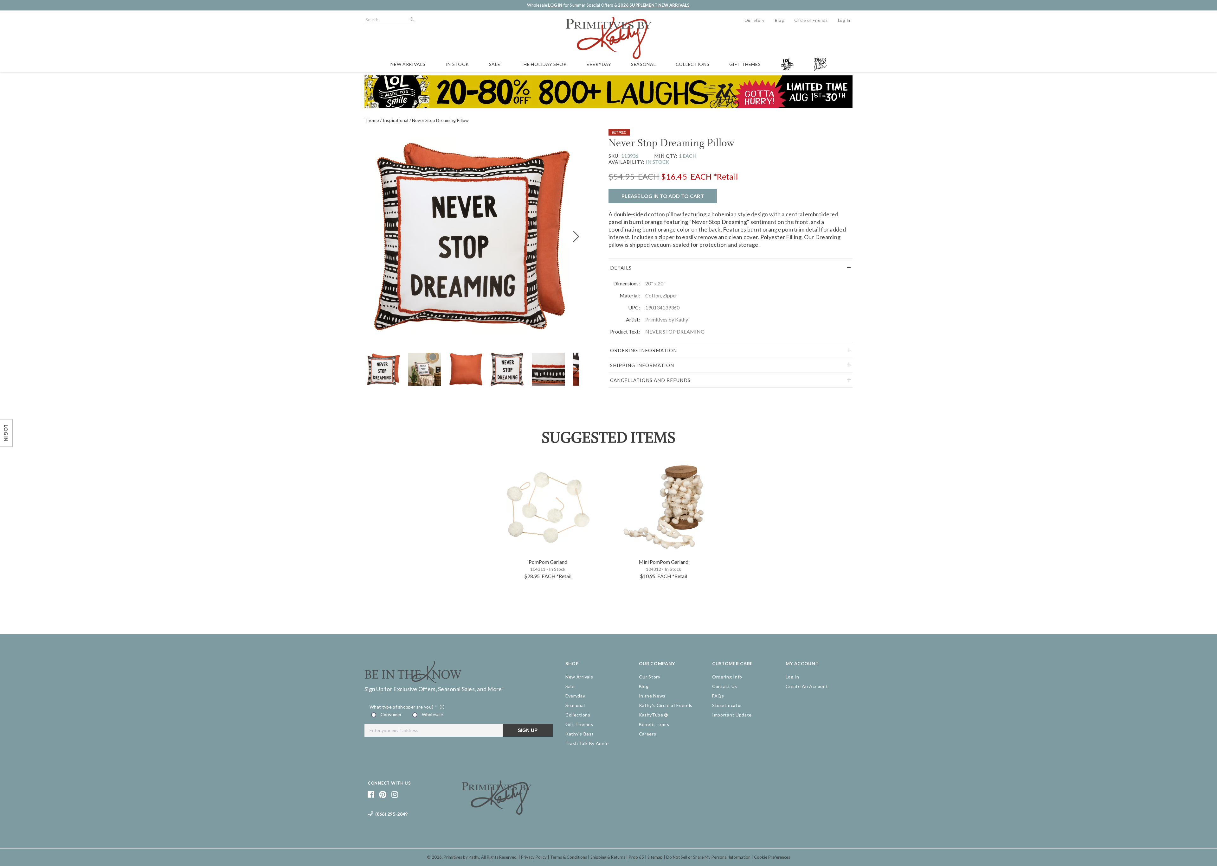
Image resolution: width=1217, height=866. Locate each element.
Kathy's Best (579, 733)
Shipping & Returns (607, 857)
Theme (371, 120)
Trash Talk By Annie (586, 743)
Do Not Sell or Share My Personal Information (708, 857)
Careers (647, 733)
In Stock (457, 64)
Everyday (599, 64)
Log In (844, 20)
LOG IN (555, 5)
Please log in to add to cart (662, 196)
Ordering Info (727, 676)
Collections (693, 64)
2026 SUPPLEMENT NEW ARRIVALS (654, 5)
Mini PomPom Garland (663, 562)
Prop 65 (636, 857)
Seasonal (643, 64)
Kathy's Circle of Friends (666, 705)
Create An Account (807, 686)
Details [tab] (621, 268)
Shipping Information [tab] (642, 365)
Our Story (754, 20)
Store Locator (727, 705)
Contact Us (724, 686)
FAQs (718, 695)
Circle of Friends (811, 20)
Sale (494, 64)
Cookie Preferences (772, 857)
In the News (652, 695)
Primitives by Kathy (461, 857)
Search (411, 19)
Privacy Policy (534, 857)
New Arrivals (407, 64)
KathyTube (651, 714)
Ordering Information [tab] (643, 350)
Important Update (732, 714)
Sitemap (655, 857)
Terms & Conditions (568, 857)
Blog (779, 20)
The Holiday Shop (543, 64)
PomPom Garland (548, 562)
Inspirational (396, 120)
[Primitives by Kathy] (496, 812)
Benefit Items (654, 724)
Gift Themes (745, 64)
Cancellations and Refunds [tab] (650, 380)
